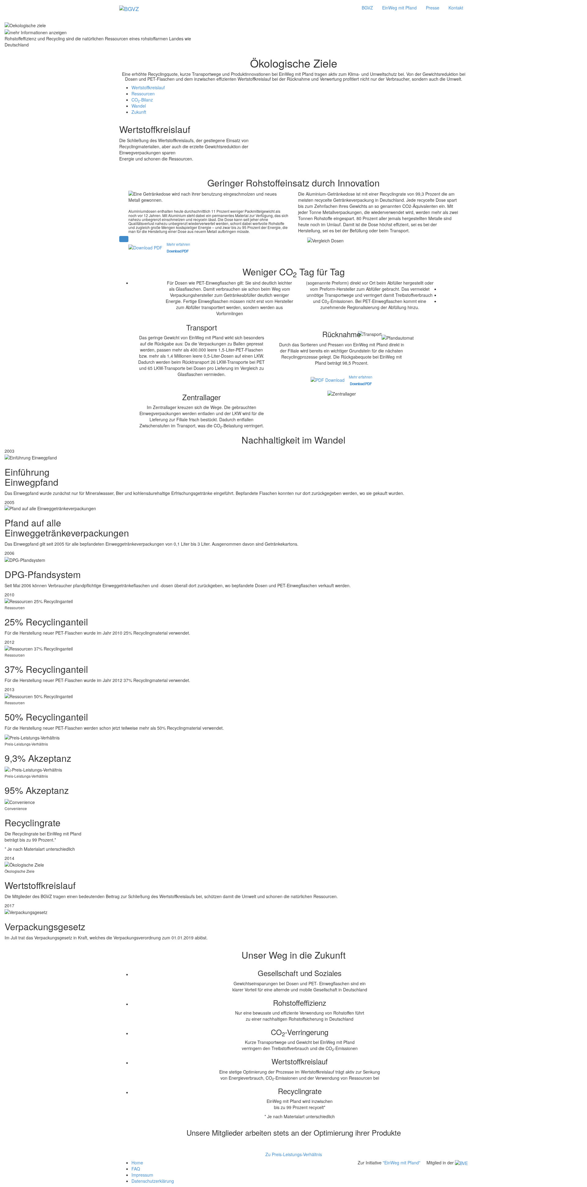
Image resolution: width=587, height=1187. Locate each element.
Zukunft (138, 112)
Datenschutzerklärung (152, 1181)
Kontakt (456, 8)
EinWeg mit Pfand (399, 8)
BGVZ (367, 8)
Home (137, 1162)
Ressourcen (143, 93)
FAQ (135, 1169)
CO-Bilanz (142, 100)
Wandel (138, 106)
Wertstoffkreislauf (148, 87)
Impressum (142, 1175)
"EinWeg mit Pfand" (401, 1162)
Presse (432, 8)
